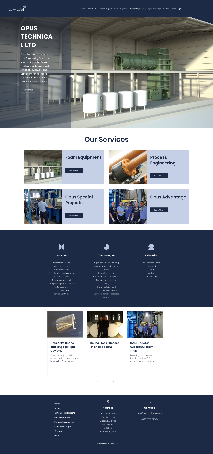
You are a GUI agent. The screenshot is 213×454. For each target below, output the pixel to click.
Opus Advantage (62, 426)
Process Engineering (63, 422)
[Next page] (113, 381)
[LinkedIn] (180, 9)
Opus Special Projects (63, 412)
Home (57, 403)
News (57, 435)
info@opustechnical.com (149, 413)
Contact (58, 431)
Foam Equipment (62, 417)
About (57, 408)
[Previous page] (97, 381)
